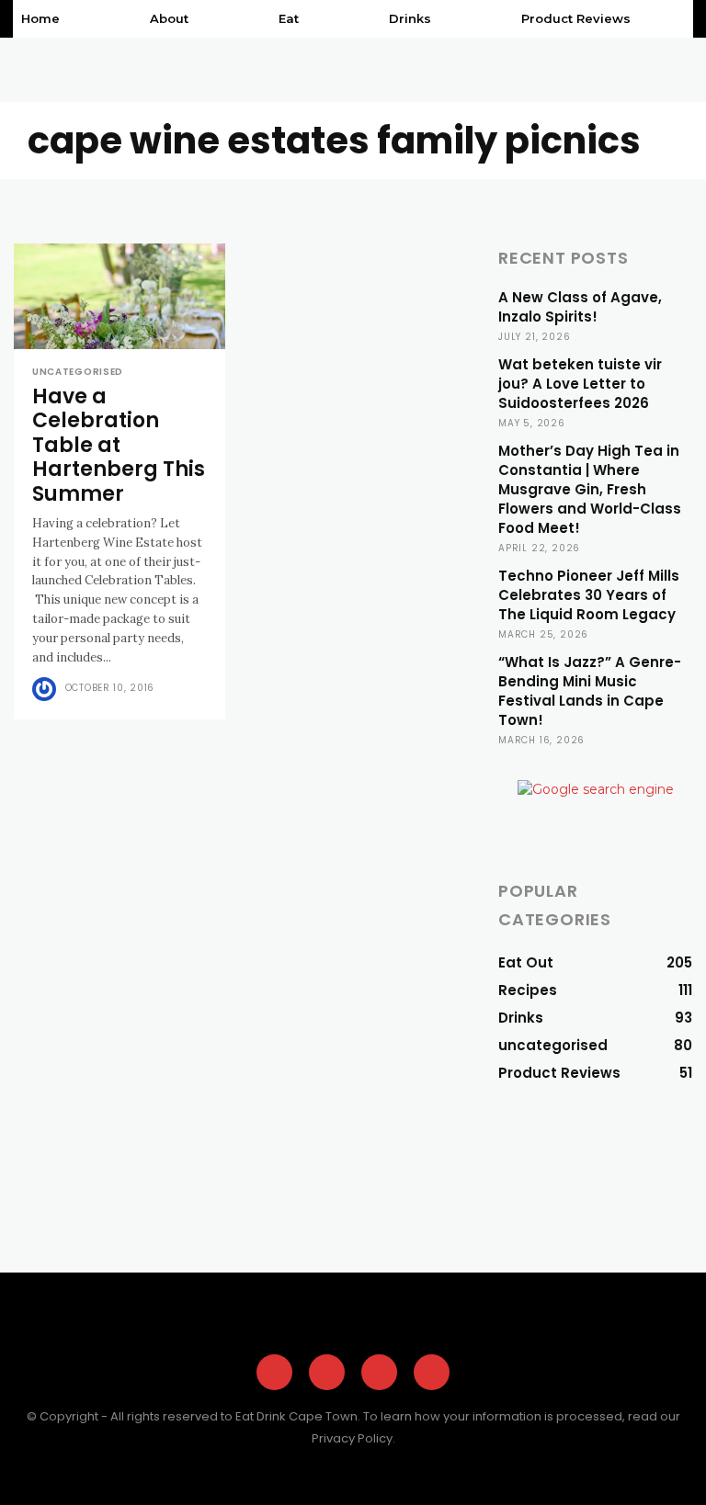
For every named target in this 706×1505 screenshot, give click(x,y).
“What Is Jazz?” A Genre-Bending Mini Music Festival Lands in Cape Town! (589, 691)
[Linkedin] (432, 1372)
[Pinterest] (379, 1372)
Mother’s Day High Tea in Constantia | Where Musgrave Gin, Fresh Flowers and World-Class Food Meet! (589, 489)
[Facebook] (274, 1372)
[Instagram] (327, 1372)
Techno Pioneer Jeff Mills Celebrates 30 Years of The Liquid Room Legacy (588, 595)
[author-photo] (47, 689)
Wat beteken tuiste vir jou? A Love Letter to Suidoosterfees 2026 (580, 384)
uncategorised (77, 372)
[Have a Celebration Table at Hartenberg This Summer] (119, 296)
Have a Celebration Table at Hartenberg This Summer (118, 445)
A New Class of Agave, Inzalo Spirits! (580, 307)
